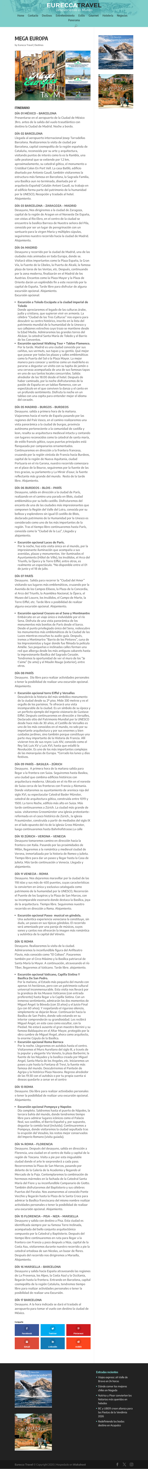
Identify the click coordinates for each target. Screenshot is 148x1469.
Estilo (81, 15)
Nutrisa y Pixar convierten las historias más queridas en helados (115, 1399)
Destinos (47, 15)
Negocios (122, 15)
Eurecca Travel (25, 45)
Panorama (74, 20)
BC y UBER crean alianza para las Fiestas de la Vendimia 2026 (115, 1412)
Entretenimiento (65, 15)
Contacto (33, 15)
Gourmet (94, 15)
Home (20, 15)
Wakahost (79, 1464)
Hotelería (107, 15)
